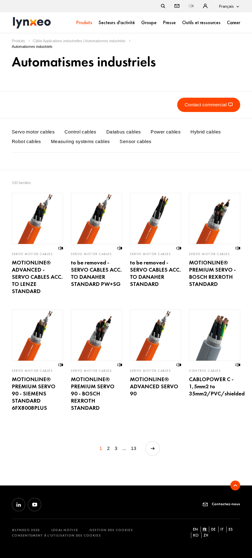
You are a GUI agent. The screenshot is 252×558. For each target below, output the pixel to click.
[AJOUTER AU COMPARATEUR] (60, 248)
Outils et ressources (201, 22)
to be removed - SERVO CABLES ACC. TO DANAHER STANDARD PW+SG (96, 273)
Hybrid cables (205, 131)
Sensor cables (135, 141)
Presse (169, 22)
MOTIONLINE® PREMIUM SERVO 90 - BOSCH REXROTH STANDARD (92, 393)
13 (133, 448)
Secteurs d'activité (117, 22)
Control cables (80, 131)
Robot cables (26, 141)
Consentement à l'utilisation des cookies (56, 535)
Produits (84, 22)
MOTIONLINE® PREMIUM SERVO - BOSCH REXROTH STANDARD (212, 273)
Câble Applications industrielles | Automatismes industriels (79, 41)
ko (196, 535)
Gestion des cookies (111, 530)
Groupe (149, 22)
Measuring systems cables (80, 141)
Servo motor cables (33, 131)
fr (204, 529)
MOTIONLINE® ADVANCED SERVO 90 (154, 386)
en (195, 529)
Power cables (166, 131)
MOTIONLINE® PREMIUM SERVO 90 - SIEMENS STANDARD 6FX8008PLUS (33, 393)
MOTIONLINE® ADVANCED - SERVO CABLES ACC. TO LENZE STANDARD (37, 277)
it (222, 529)
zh (206, 535)
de (213, 529)
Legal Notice (64, 530)
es (231, 529)
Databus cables (123, 131)
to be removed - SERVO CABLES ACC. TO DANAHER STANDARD (155, 273)
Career (233, 22)
